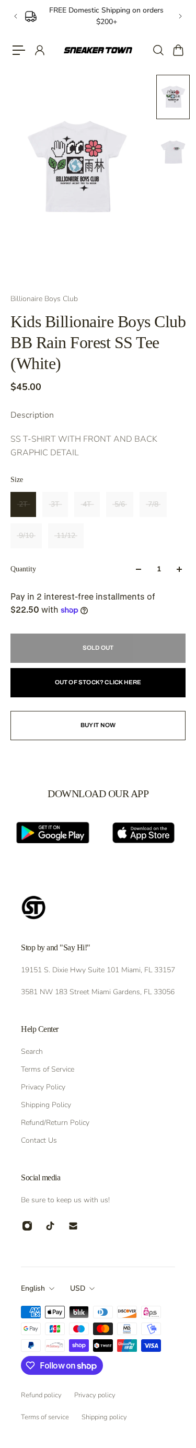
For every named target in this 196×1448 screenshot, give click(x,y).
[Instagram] (27, 1225)
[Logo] (98, 50)
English (33, 1288)
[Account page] (39, 50)
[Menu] (18, 50)
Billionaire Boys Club (44, 299)
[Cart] (178, 50)
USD (77, 1288)
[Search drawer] (158, 50)
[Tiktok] (50, 1225)
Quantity (23, 569)
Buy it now (98, 725)
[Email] (73, 1225)
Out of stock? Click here (98, 682)
